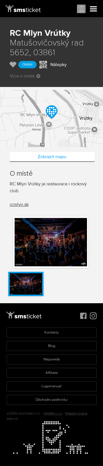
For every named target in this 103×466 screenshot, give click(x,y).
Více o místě (22, 76)
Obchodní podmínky (51, 399)
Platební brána (76, 413)
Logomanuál (51, 386)
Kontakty (51, 332)
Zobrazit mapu (52, 157)
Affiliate (51, 372)
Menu (93, 9)
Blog (51, 346)
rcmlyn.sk (19, 204)
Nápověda (51, 359)
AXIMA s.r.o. (53, 413)
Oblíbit (27, 64)
